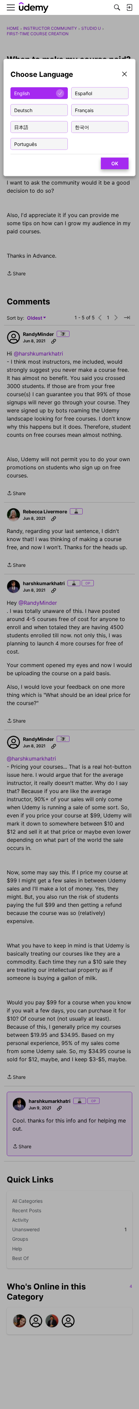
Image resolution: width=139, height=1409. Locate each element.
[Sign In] (129, 7)
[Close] (124, 74)
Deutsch (23, 110)
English (22, 93)
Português (25, 144)
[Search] (117, 7)
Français (84, 110)
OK (114, 163)
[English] (34, 7)
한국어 (82, 127)
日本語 (21, 127)
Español (83, 93)
